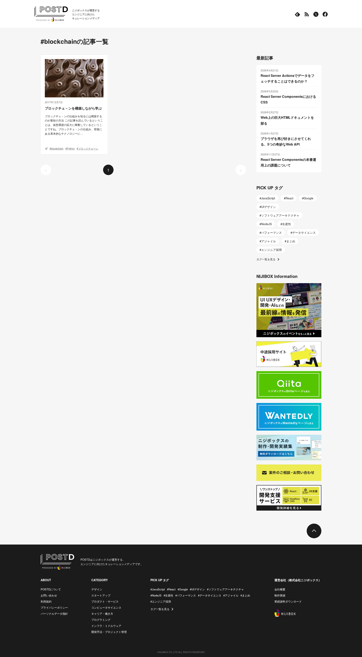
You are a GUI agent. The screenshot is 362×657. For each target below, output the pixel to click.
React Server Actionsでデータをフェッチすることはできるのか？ (287, 78)
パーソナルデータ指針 (54, 614)
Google (308, 198)
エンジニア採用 (271, 250)
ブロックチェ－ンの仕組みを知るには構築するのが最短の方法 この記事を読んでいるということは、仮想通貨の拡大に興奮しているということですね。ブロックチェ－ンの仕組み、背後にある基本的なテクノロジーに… (74, 125)
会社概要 (279, 589)
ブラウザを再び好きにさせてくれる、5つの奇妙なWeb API (286, 141)
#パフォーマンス (185, 595)
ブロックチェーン (88, 148)
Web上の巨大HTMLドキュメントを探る (287, 120)
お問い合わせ (49, 595)
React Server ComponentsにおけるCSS (288, 99)
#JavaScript (157, 589)
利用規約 (46, 601)
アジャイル (268, 241)
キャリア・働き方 (102, 614)
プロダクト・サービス (105, 601)
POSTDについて (51, 589)
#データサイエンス (209, 595)
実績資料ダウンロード (288, 601)
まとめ (290, 241)
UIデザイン (268, 207)
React (289, 198)
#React (171, 589)
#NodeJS (156, 595)
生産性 (286, 224)
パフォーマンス (271, 232)
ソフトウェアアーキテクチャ (280, 215)
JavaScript (268, 198)
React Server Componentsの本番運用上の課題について (288, 162)
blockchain (57, 148)
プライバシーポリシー (54, 607)
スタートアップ (100, 595)
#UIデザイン (197, 589)
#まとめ (245, 595)
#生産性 (168, 595)
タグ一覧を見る (265, 259)
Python (71, 148)
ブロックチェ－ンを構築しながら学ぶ (73, 108)
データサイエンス (304, 232)
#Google (183, 589)
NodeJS (266, 224)
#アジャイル (230, 595)
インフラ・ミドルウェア (106, 626)
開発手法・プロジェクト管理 (109, 632)
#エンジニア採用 (160, 601)
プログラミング (100, 620)
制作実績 (279, 595)
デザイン (96, 589)
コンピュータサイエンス (106, 607)
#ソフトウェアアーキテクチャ (225, 589)
